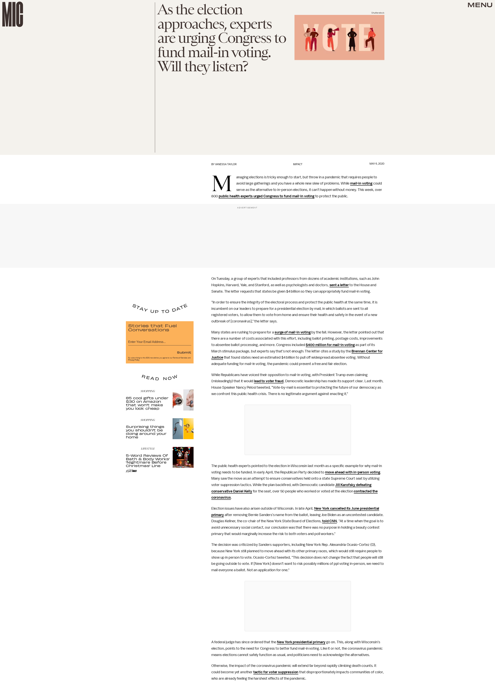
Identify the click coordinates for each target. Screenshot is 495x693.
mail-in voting (361, 183)
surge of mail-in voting (293, 332)
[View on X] (297, 430)
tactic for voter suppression (276, 672)
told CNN (329, 521)
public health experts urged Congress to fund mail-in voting (266, 196)
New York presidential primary (301, 642)
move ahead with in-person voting (352, 472)
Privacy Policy (133, 360)
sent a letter (339, 285)
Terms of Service (180, 358)
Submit (184, 352)
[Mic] (12, 14)
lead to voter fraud (268, 381)
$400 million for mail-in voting (330, 345)
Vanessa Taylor (226, 164)
